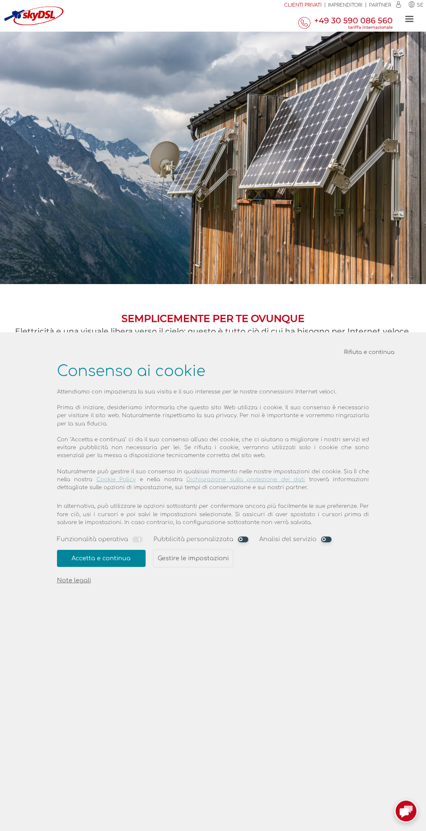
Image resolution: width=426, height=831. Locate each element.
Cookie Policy (116, 479)
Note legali (74, 580)
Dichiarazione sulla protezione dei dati (245, 479)
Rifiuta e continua (369, 352)
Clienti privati (303, 5)
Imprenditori (345, 5)
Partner (380, 5)
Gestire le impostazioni (193, 558)
